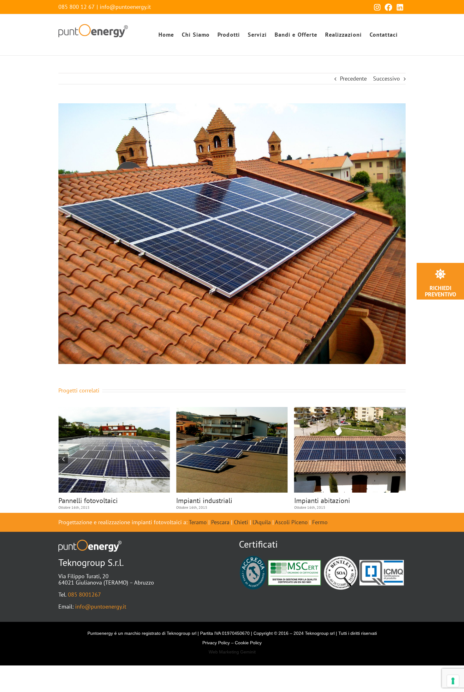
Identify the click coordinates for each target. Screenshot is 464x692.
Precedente (353, 78)
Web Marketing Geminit (232, 651)
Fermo (320, 522)
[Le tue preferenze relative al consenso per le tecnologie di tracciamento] (453, 681)
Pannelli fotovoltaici (324, 500)
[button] (63, 459)
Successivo (386, 78)
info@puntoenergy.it (125, 6)
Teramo (198, 522)
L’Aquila (262, 522)
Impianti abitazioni (86, 500)
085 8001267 (84, 594)
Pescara (220, 522)
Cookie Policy (248, 642)
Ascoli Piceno (291, 522)
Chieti (241, 522)
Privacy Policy (216, 642)
